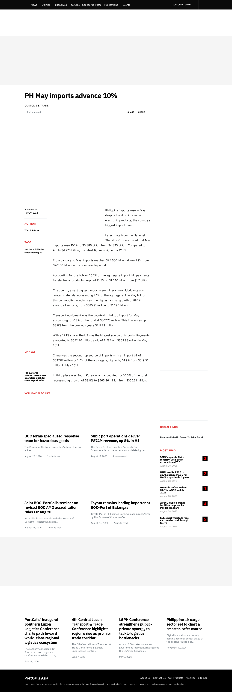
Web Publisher (31, 230)
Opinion (46, 4)
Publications (111, 4)
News (34, 4)
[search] (203, 4)
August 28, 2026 (168, 465)
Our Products (175, 677)
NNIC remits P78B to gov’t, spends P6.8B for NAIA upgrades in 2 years (174, 475)
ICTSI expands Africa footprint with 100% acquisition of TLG (172, 459)
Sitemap (203, 677)
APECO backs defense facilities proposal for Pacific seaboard (172, 505)
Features (74, 4)
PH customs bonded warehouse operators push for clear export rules (35, 376)
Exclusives (61, 4)
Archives (191, 677)
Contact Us (159, 677)
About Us (145, 677)
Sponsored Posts (91, 4)
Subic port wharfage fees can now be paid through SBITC (174, 520)
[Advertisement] (116, 60)
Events (126, 4)
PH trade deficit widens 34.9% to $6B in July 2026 (173, 490)
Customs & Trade (36, 105)
